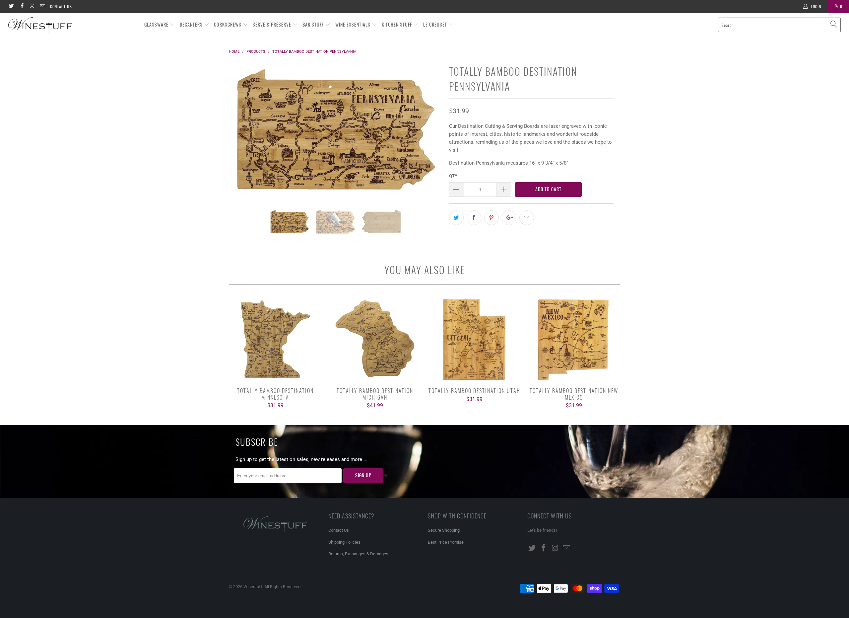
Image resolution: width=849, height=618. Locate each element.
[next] (431, 135)
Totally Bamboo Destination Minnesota (275, 339)
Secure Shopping (444, 530)
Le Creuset (435, 24)
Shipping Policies (344, 542)
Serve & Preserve (273, 24)
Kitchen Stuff (397, 24)
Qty (453, 175)
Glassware (157, 24)
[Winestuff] (71, 25)
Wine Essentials (353, 24)
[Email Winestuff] (42, 6)
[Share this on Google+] (509, 217)
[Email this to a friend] (526, 217)
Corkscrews (228, 24)
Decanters (192, 24)
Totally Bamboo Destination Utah (474, 339)
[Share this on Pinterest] (491, 217)
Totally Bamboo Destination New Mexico (573, 339)
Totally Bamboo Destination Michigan (374, 339)
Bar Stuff (313, 24)
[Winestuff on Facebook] (21, 6)
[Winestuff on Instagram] (32, 6)
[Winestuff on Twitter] (11, 6)
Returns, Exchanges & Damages (358, 553)
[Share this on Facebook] (474, 217)
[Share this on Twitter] (456, 217)
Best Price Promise (446, 542)
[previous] (240, 135)
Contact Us (61, 6)
